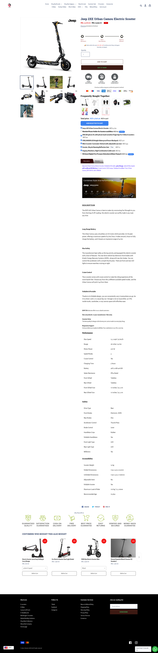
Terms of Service (85, 615)
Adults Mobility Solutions (27, 618)
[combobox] (34, 568)
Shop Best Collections (26, 621)
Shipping (83, 26)
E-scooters (23, 604)
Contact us (83, 618)
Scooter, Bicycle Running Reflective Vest (95, 147)
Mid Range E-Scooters (26, 615)
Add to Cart (35, 573)
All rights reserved (37, 648)
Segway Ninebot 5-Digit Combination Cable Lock (101, 151)
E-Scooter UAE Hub (28, 648)
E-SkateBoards (24, 613)
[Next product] (139, 557)
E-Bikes (22, 607)
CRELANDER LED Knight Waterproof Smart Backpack (103, 140)
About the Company (26, 624)
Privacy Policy (84, 613)
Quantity (83, 50)
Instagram (54, 610)
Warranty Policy (85, 610)
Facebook (54, 607)
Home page (23, 627)
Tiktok (53, 604)
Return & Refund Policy (87, 604)
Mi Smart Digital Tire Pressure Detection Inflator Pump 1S (104, 154)
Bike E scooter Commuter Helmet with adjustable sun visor (105, 144)
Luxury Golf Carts (25, 610)
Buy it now (102, 67)
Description (86, 161)
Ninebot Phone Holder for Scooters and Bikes (100, 131)
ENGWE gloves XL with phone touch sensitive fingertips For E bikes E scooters (108, 136)
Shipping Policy (85, 607)
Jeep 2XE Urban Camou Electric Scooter (99, 128)
